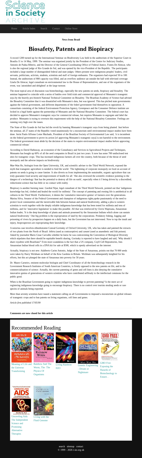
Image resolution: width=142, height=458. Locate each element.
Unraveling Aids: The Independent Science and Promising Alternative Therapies (19, 425)
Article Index (28, 28)
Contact (56, 28)
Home (14, 28)
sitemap (70, 446)
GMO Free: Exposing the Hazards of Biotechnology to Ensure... (108, 370)
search (62, 446)
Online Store (71, 28)
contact (79, 446)
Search (44, 28)
